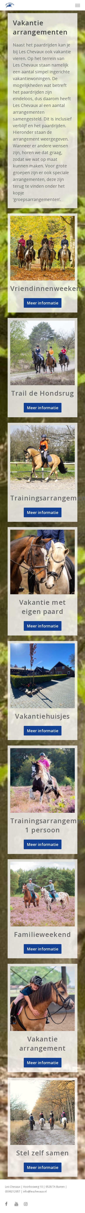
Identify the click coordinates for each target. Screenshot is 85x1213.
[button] (77, 5)
